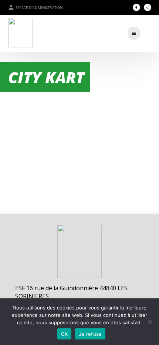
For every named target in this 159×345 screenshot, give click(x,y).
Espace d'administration (39, 7)
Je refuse (90, 334)
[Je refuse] (149, 321)
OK (64, 334)
